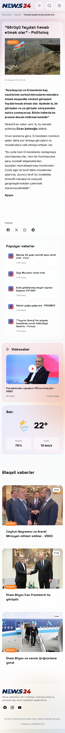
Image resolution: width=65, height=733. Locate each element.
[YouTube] (20, 708)
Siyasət (17, 15)
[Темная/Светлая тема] (39, 5)
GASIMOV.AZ (38, 724)
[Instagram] (12, 708)
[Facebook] (5, 708)
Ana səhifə (7, 15)
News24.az (12, 124)
